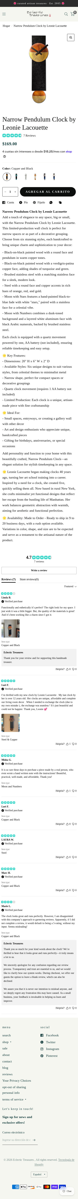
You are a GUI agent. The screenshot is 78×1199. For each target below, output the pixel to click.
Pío (26, 202)
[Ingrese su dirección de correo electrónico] (34, 1140)
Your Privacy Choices (16, 1080)
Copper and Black (6, 176)
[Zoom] (70, 37)
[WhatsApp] (52, 202)
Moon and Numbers (54, 176)
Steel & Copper (35, 176)
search (6, 1035)
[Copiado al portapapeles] (61, 202)
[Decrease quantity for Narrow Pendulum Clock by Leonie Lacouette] (5, 191)
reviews (7, 1074)
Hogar (6, 25)
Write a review (39, 570)
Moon (44, 176)
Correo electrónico (13, 1132)
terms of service (12, 1099)
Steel (25, 176)
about (6, 1055)
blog (5, 1068)
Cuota (10, 202)
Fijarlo (41, 202)
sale (4, 1048)
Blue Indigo (16, 176)
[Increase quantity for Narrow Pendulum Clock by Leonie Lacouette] (15, 191)
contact (7, 1061)
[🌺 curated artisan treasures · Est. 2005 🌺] (39, 3)
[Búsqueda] (66, 14)
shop (5, 1042)
